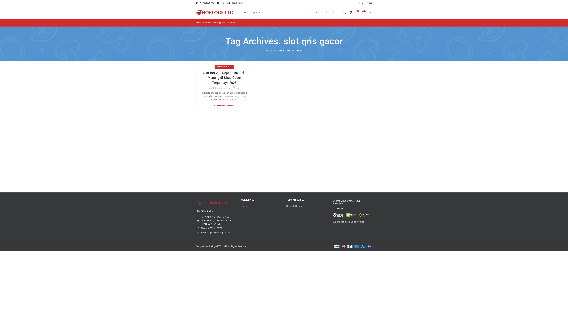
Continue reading (224, 105)
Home (267, 50)
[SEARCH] (333, 12)
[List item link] (216, 228)
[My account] (344, 12)
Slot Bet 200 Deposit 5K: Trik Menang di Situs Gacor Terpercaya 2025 (224, 78)
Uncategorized (224, 67)
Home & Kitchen (294, 206)
